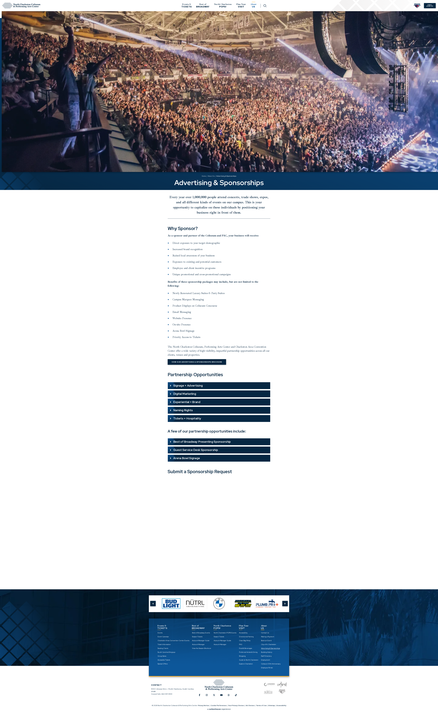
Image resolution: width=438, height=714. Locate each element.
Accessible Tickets (164, 660)
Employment (265, 660)
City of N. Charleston (268, 644)
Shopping (242, 656)
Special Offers (163, 664)
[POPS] (282, 684)
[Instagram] (208, 696)
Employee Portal (267, 668)
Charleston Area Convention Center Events (173, 641)
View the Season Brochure (201, 648)
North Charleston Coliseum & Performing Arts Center (21, 6)
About (253, 5)
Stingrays (417, 6)
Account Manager (198, 644)
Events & (186, 5)
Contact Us (265, 633)
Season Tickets (197, 637)
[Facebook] (200, 696)
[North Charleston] (268, 692)
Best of (202, 5)
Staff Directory (266, 656)
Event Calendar (163, 637)
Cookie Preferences (219, 705)
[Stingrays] (282, 692)
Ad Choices (250, 705)
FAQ (240, 644)
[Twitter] (215, 696)
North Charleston (223, 5)
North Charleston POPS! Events (225, 633)
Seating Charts (163, 648)
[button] (153, 603)
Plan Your (241, 5)
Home (204, 176)
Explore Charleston (246, 664)
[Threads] (230, 696)
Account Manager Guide (200, 641)
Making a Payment (267, 637)
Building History (266, 652)
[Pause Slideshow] (277, 599)
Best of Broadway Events (201, 633)
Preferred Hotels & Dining (248, 652)
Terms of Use (261, 705)
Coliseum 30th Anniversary (271, 664)
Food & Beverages (245, 648)
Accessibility (243, 633)
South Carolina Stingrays (166, 652)
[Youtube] (222, 696)
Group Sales (162, 656)
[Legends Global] (269, 684)
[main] (219, 291)
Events (160, 633)
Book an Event (266, 641)
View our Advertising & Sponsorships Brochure (197, 362)
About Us (211, 176)
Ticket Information (164, 644)
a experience (219, 709)
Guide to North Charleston (248, 660)
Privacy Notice (203, 705)
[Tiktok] (237, 696)
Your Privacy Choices (236, 705)
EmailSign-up (429, 5)
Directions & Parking (246, 637)
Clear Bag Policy (245, 641)
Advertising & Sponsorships (270, 648)
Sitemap (271, 705)
